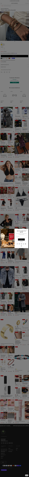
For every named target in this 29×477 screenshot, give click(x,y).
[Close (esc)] (27, 230)
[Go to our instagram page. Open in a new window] (19, 244)
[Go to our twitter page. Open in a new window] (21, 244)
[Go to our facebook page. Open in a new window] (17, 244)
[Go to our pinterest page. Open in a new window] (21, 246)
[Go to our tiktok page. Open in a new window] (23, 244)
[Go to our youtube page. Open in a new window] (25, 244)
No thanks (21, 241)
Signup (21, 239)
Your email (17, 236)
